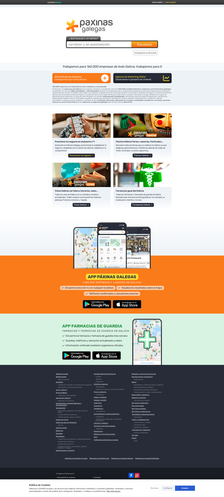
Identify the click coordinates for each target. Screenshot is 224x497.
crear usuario (170, 2)
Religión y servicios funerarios (144, 374)
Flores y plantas (100, 392)
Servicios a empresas (140, 403)
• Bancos (60, 425)
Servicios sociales (139, 409)
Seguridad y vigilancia (140, 395)
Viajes (134, 438)
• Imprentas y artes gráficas (66, 395)
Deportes (59, 431)
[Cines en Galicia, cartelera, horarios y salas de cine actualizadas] (81, 175)
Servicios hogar (138, 406)
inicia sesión (157, 2)
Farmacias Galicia (141, 205)
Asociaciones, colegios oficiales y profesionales (68, 404)
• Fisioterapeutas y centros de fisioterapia (147, 392)
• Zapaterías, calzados (140, 427)
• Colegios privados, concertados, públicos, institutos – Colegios (72, 447)
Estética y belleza (101, 384)
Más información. (114, 491)
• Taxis (135, 441)
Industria (98, 403)
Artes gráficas (61, 393)
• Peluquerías (99, 387)
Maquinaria (98, 431)
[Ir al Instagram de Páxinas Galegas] (137, 475)
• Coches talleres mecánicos (67, 415)
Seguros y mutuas (139, 398)
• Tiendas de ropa (139, 425)
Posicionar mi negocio (80, 155)
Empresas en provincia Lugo (99, 458)
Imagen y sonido (100, 400)
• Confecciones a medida (142, 422)
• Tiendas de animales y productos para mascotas (74, 385)
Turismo (135, 435)
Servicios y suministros (141, 411)
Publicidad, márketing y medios (106, 440)
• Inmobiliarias (100, 411)
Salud (134, 382)
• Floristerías (99, 395)
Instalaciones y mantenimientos (106, 414)
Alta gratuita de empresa (66, 477)
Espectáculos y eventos (65, 450)
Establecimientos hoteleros (105, 374)
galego (58, 2)
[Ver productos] (81, 125)
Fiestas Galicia (141, 155)
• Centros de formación (65, 444)
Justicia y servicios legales (104, 426)
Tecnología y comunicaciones (143, 414)
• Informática (137, 417)
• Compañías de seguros (141, 400)
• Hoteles (98, 377)
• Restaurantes (138, 379)
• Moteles (98, 379)
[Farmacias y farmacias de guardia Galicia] (142, 175)
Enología (59, 433)
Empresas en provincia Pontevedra (147, 458)
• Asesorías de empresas (65, 401)
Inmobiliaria (98, 409)
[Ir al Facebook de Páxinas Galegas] (131, 475)
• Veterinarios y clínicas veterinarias (69, 387)
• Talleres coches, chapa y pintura (69, 417)
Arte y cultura (61, 390)
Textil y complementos (140, 420)
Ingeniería (98, 406)
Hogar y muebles (100, 397)
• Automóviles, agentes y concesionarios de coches (72, 411)
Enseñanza (60, 436)
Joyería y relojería (101, 423)
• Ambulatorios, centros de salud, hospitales (148, 385)
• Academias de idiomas (65, 441)
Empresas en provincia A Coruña (76, 458)
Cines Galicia (80, 205)
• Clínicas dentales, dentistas (143, 387)
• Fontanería (99, 417)
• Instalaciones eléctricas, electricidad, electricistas (108, 419)
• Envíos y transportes (140, 433)
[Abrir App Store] (127, 304)
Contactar (97, 477)
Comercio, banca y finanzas (66, 422)
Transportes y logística (141, 430)
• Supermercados (63, 379)
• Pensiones (99, 381)
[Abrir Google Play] (97, 304)
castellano (51, 2)
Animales (59, 382)
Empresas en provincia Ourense (122, 458)
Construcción (61, 428)
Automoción (60, 408)
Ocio (95, 437)
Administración (62, 374)
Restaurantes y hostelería (142, 377)
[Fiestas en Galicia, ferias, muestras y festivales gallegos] (142, 125)
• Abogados (99, 429)
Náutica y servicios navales (104, 434)
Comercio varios (62, 420)
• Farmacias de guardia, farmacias (145, 390)
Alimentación (61, 377)
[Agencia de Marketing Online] (142, 78)
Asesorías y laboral (63, 398)
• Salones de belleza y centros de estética (109, 389)
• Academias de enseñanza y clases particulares (74, 439)
